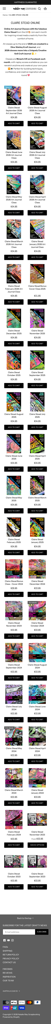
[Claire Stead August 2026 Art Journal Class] (37, 95)
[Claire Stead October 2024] (37, 610)
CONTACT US (9, 962)
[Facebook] (4, 940)
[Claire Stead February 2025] (14, 527)
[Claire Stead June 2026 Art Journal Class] (14, 140)
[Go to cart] (45, 8)
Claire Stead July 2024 (14, 708)
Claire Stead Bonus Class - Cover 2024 (14, 582)
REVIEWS (7, 973)
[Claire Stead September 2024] (14, 652)
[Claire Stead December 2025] (14, 318)
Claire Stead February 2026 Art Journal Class (14, 289)
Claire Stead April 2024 (37, 749)
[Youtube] (8, 940)
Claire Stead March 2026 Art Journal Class (14, 244)
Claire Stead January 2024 (37, 791)
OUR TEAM (8, 980)
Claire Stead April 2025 (37, 457)
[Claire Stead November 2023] (37, 819)
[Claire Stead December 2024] (37, 568)
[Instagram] (12, 940)
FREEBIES (7, 969)
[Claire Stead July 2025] (37, 401)
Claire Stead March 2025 (37, 499)
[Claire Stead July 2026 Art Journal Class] (37, 140)
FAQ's (5, 947)
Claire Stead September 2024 (14, 666)
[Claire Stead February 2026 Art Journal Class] (14, 273)
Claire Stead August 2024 (37, 666)
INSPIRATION (9, 976)
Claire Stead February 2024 (14, 833)
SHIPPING (7, 951)
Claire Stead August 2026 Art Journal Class (37, 110)
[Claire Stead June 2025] (14, 443)
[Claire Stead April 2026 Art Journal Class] (37, 184)
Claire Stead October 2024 (37, 624)
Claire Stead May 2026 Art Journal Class (14, 199)
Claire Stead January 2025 (37, 541)
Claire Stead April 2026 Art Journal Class (37, 199)
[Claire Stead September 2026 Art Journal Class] (14, 95)
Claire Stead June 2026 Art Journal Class (14, 155)
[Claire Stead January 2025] (37, 527)
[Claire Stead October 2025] (14, 360)
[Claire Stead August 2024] (37, 652)
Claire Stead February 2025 (14, 541)
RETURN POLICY (11, 954)
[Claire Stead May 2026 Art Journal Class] (14, 184)
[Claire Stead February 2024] (14, 819)
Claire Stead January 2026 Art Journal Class (37, 244)
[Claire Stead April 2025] (37, 443)
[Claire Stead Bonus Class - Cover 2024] (14, 568)
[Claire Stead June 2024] (37, 694)
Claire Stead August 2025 (13, 415)
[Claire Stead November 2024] (14, 610)
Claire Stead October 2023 (14, 875)
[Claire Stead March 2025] (37, 485)
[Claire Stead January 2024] (37, 777)
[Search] (39, 8)
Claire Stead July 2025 (37, 415)
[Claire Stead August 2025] (14, 401)
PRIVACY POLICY (11, 958)
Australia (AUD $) (10, 991)
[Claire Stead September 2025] (37, 360)
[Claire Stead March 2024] (14, 777)
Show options (37, 845)
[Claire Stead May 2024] (14, 736)
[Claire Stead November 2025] (37, 318)
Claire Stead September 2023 (37, 875)
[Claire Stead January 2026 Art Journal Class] (37, 229)
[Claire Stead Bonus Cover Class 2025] (37, 273)
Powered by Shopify (11, 1017)
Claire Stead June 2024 (37, 708)
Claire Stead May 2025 (14, 499)
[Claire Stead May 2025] (14, 485)
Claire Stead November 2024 (14, 624)
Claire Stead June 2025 (14, 457)
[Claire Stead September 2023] (37, 861)
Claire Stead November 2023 (37, 833)
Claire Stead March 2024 (14, 791)
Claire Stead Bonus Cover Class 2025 (37, 287)
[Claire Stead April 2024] (37, 736)
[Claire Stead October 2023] (14, 861)
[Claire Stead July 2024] (14, 694)
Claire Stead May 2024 (14, 749)
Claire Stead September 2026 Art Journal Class (14, 110)
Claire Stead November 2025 (37, 332)
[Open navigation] (4, 8)
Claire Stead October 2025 (14, 373)
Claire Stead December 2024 (37, 582)
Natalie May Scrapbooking (29, 1014)
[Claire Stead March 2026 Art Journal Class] (14, 229)
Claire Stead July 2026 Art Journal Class (37, 155)
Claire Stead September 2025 (37, 373)
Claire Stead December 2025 (14, 332)
